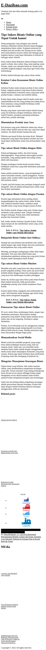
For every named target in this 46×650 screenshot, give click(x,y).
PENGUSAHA (23, 530)
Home (8, 22)
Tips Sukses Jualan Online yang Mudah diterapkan (21, 231)
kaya (15, 530)
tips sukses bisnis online (15, 532)
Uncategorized (30, 534)
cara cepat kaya (7, 530)
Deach (6, 534)
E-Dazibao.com (14, 5)
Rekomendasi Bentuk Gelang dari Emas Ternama (21, 537)
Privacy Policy (12, 29)
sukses (32, 530)
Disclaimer (10, 25)
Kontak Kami (11, 27)
